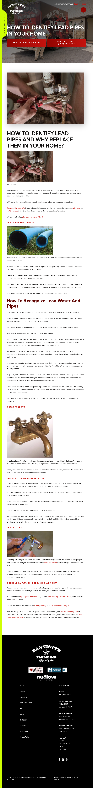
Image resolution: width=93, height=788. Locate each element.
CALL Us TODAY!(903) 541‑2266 (66, 42)
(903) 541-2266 (65, 695)
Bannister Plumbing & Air (16, 208)
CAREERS (23, 720)
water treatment (65, 597)
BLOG (22, 714)
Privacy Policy (24, 737)
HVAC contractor (50, 562)
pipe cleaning (53, 597)
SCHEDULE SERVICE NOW (26, 42)
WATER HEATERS (26, 703)
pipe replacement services (30, 597)
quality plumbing (40, 606)
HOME (22, 686)
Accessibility (24, 731)
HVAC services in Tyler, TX (59, 606)
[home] (16, 8)
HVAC (22, 708)
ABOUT (22, 691)
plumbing (77, 208)
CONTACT (23, 725)
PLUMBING (23, 697)
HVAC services (12, 211)
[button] (83, 10)
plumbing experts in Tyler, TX (33, 217)
